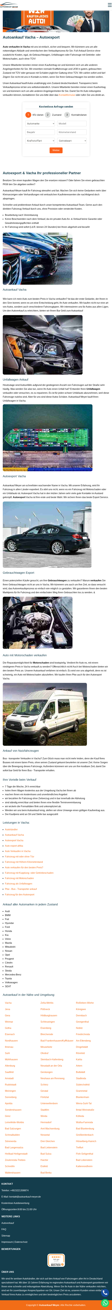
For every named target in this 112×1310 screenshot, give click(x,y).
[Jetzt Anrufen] (105, 1293)
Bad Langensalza (14, 1147)
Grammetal (81, 1091)
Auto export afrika (14, 846)
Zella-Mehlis (47, 1003)
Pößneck (45, 1009)
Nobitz (79, 1028)
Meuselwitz (46, 1047)
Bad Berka (46, 1172)
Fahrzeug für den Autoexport (19, 894)
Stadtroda (81, 1078)
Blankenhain (82, 1097)
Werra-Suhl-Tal (84, 1103)
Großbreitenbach (84, 1135)
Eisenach (10, 1034)
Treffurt (79, 1147)
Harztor (44, 1160)
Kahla (79, 1059)
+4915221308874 (19, 1190)
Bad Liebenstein (49, 1147)
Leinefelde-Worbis (14, 1122)
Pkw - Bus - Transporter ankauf (21, 889)
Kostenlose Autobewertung (15, 1203)
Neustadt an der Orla (51, 1065)
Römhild (80, 1053)
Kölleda (80, 1116)
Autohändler (11, 829)
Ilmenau (9, 1047)
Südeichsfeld (83, 1084)
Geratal (44, 1091)
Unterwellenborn (49, 1103)
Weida (44, 1116)
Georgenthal (82, 1022)
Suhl (7, 1053)
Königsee (81, 1009)
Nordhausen (11, 1040)
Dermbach (81, 1015)
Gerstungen (47, 1072)
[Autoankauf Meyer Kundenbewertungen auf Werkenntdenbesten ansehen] (56, 1260)
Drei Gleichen (48, 1141)
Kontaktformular (67, 95)
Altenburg (10, 1065)
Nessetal (45, 1135)
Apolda (8, 1103)
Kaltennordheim (84, 1166)
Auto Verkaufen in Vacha (17, 851)
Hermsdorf (46, 1122)
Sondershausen (13, 1110)
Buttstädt (80, 1072)
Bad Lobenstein (84, 1160)
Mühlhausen (11, 1059)
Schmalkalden (12, 1135)
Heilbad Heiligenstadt (16, 1154)
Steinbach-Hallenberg (52, 1059)
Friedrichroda (83, 1034)
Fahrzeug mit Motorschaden (19, 878)
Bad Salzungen (13, 1128)
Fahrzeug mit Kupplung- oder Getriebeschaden (29, 873)
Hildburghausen (49, 1015)
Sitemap (5, 1235)
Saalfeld (9, 1072)
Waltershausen (12, 1172)
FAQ (3, 1229)
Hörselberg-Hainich (86, 1141)
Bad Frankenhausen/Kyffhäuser (57, 1040)
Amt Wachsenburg (50, 1128)
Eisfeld (44, 1166)
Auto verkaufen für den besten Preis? (24, 867)
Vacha (8, 1003)
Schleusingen (48, 1022)
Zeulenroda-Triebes (15, 1160)
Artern (79, 1065)
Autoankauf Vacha (14, 835)
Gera (7, 1015)
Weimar (9, 1022)
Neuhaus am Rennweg (52, 1078)
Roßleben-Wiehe (85, 1003)
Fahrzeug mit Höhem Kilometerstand (24, 862)
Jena (7, 1009)
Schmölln (10, 1166)
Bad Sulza (46, 1154)
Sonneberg (10, 1097)
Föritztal (45, 1097)
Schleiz (44, 1084)
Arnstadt (9, 1078)
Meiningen (10, 1091)
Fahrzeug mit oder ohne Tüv (19, 856)
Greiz (7, 1116)
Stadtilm (45, 1110)
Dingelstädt (82, 1047)
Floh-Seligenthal (84, 1154)
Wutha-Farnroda (84, 1122)
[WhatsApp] (105, 1303)
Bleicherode (47, 1034)
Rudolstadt (10, 1084)
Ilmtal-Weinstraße (85, 1110)
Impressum (7, 1242)
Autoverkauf (7, 1223)
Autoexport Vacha (14, 840)
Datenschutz (21, 1242)
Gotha (8, 1028)
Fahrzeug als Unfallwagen (18, 883)
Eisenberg (46, 1028)
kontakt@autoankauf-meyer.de (25, 1196)
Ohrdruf (44, 1053)
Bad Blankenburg (85, 1128)
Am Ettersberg (83, 1040)
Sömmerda (10, 1141)
